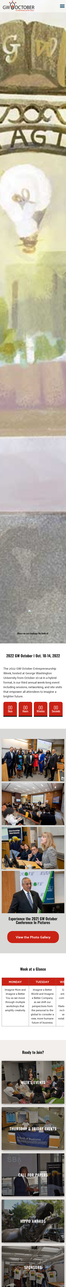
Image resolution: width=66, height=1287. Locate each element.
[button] (62, 6)
